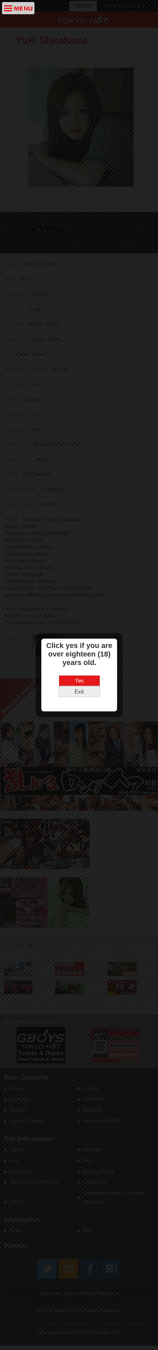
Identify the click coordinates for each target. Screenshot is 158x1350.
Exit (79, 692)
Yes (79, 681)
